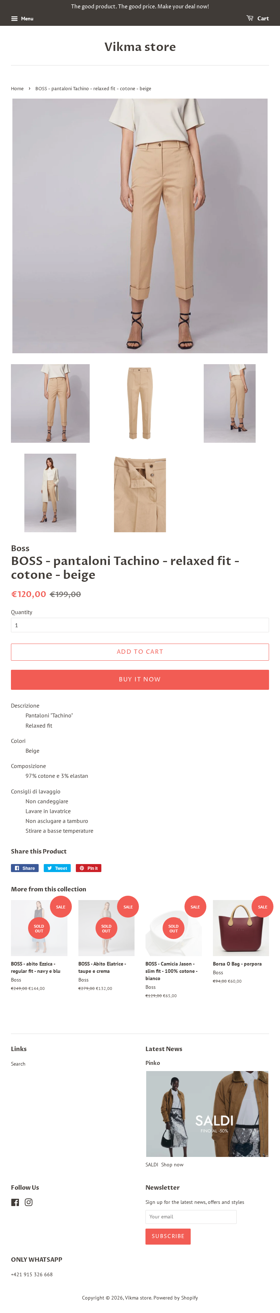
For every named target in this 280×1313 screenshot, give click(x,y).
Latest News (163, 1049)
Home (17, 89)
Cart (262, 18)
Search (18, 1064)
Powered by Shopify (175, 1297)
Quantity (21, 612)
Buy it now (140, 680)
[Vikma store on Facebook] (15, 1204)
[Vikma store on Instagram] (28, 1204)
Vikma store (140, 47)
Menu (27, 18)
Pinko (152, 1063)
